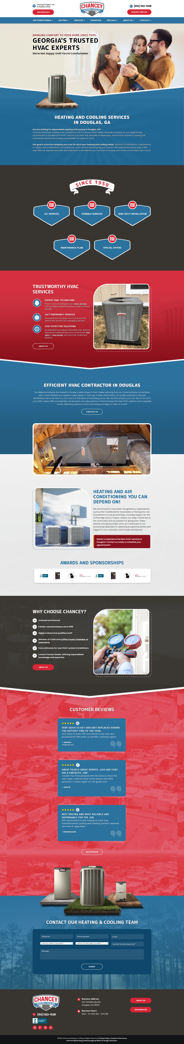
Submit (92, 966)
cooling (81, 129)
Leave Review (92, 852)
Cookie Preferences (118, 1038)
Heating (62, 20)
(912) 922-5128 (142, 6)
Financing (96, 20)
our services (140, 1009)
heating (69, 129)
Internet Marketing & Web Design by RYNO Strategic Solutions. (92, 1041)
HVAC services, (80, 304)
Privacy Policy (104, 1038)
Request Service (139, 12)
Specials (111, 20)
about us (140, 1000)
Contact (145, 20)
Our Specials (43, 12)
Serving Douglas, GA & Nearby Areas (45, 5)
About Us (128, 20)
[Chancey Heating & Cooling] (92, 9)
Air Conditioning (42, 20)
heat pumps (58, 335)
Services (78, 20)
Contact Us (92, 412)
